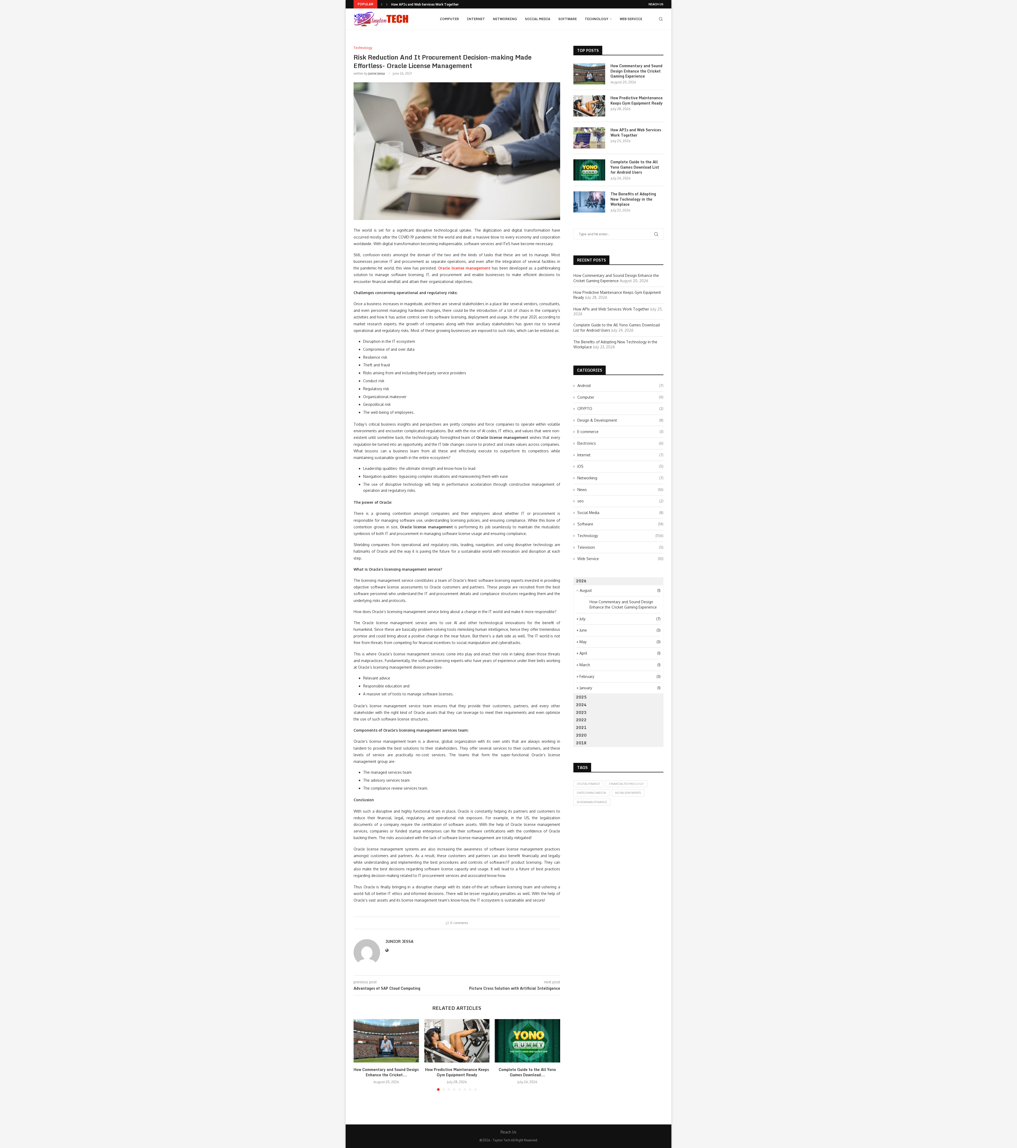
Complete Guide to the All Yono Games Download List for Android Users (634, 167)
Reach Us (656, 4)
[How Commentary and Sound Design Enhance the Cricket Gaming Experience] (386, 1041)
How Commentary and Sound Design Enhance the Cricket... (386, 1072)
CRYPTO (620, 408)
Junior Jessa (376, 73)
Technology (596, 18)
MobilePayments (628, 793)
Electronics (620, 443)
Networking (505, 18)
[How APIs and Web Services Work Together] (589, 137)
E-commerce (620, 431)
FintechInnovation (591, 793)
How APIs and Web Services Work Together (635, 132)
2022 (581, 720)
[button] (382, 4)
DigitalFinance (588, 784)
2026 (581, 581)
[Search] (660, 19)
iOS (620, 466)
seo (620, 501)
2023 (581, 712)
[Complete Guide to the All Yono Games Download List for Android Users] (527, 1041)
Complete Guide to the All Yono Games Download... (431, 4)
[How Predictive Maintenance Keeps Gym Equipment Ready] (457, 1041)
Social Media (537, 18)
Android (620, 385)
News (620, 489)
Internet (476, 18)
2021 (581, 727)
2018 (581, 743)
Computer (449, 18)
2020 (581, 735)
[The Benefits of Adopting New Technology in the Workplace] (589, 202)
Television (620, 547)
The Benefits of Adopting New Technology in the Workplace (633, 199)
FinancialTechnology (626, 784)
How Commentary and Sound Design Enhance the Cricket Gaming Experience (636, 71)
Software (567, 18)
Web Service (631, 18)
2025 (581, 697)
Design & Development (620, 420)
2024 (581, 705)
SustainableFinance (592, 802)
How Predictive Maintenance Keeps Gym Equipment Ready (457, 1072)
